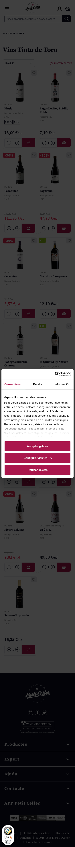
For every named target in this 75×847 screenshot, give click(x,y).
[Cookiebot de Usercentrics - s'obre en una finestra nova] (55, 374)
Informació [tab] (61, 384)
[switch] (8, 842)
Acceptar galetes (37, 446)
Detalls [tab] (37, 384)
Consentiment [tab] (13, 384)
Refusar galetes (38, 469)
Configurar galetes (35, 457)
